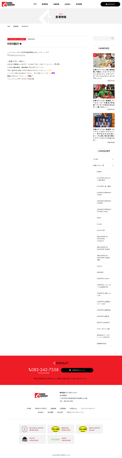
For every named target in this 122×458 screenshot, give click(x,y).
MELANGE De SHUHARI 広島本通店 (103, 258)
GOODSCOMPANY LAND (104, 194)
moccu (99, 266)
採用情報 (63, 408)
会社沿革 (60, 412)
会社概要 (50, 412)
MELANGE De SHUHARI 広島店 (103, 248)
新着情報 (15, 26)
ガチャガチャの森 (103, 329)
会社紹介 (41, 412)
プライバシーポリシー (88, 408)
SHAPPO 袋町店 (103, 316)
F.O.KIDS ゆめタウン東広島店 (104, 179)
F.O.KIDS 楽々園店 (104, 186)
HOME (29, 408)
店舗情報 (53, 408)
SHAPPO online (103, 278)
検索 (113, 38)
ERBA (99, 171)
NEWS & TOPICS (41, 408)
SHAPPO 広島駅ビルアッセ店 (104, 303)
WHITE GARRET (103, 322)
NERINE (100, 272)
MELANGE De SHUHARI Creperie (102, 239)
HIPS (99, 218)
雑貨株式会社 (102, 343)
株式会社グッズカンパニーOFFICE (103, 336)
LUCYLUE (101, 230)
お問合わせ (73, 408)
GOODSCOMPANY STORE (104, 202)
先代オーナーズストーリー (75, 412)
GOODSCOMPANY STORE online (104, 210)
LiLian (99, 224)
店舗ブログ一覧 (98, 165)
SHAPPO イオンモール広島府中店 (104, 286)
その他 (95, 159)
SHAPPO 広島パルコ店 (104, 294)
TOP (8, 26)
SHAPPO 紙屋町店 (104, 310)
